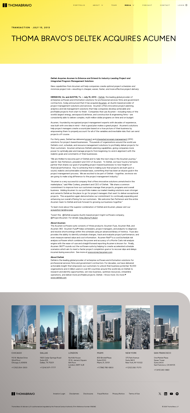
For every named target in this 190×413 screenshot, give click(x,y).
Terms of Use (134, 394)
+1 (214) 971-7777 (48, 367)
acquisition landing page (62, 210)
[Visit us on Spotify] (177, 393)
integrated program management (112, 139)
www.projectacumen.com (100, 252)
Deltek (101, 97)
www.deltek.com (58, 277)
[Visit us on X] (159, 393)
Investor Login (59, 394)
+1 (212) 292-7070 (133, 367)
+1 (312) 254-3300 (19, 367)
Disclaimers (74, 394)
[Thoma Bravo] (23, 393)
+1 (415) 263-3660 (161, 370)
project (88, 139)
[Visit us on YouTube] (171, 393)
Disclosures (88, 394)
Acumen (103, 103)
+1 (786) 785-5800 (105, 367)
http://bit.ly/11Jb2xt (88, 218)
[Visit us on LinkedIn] (165, 393)
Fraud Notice (102, 394)
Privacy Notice (118, 394)
